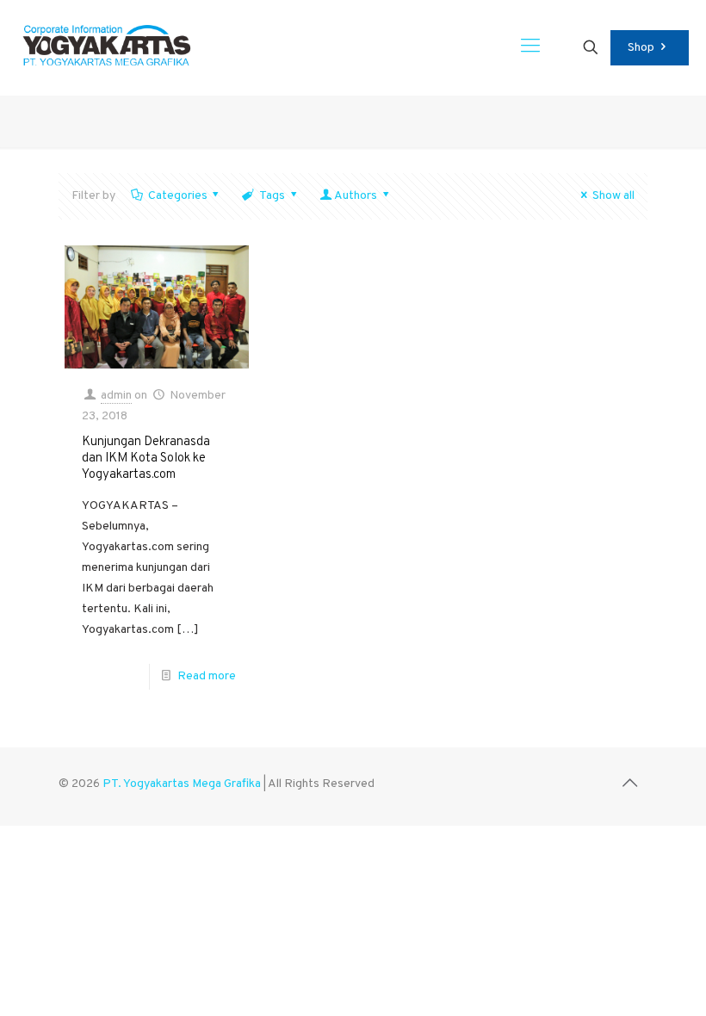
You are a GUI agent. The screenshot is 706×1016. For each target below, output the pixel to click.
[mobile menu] (530, 47)
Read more (206, 676)
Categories (177, 196)
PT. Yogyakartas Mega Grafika (181, 784)
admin (116, 395)
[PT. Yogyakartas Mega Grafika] (112, 47)
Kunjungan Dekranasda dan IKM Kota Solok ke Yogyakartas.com (146, 458)
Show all (613, 196)
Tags (272, 196)
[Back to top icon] (629, 784)
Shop (641, 47)
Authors (355, 196)
